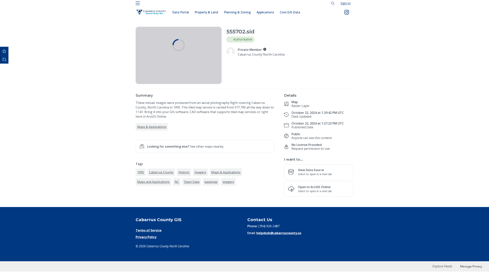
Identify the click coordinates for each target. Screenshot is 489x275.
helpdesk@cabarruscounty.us (278, 233)
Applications (265, 12)
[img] (265, 49)
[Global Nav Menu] (137, 3)
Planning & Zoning (237, 12)
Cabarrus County (161, 172)
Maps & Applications (151, 127)
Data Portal (180, 12)
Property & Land (206, 12)
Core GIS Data (290, 12)
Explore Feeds (442, 266)
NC (177, 182)
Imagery (200, 172)
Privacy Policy (146, 237)
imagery (228, 182)
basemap (211, 182)
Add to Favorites (4, 51)
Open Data (191, 182)
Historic (183, 172)
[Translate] (4, 59)
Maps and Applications (153, 182)
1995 (140, 172)
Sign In (346, 3)
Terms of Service (149, 230)
